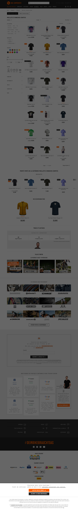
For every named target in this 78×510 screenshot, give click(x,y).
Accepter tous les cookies (38, 490)
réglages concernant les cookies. (54, 487)
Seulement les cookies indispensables (39, 494)
